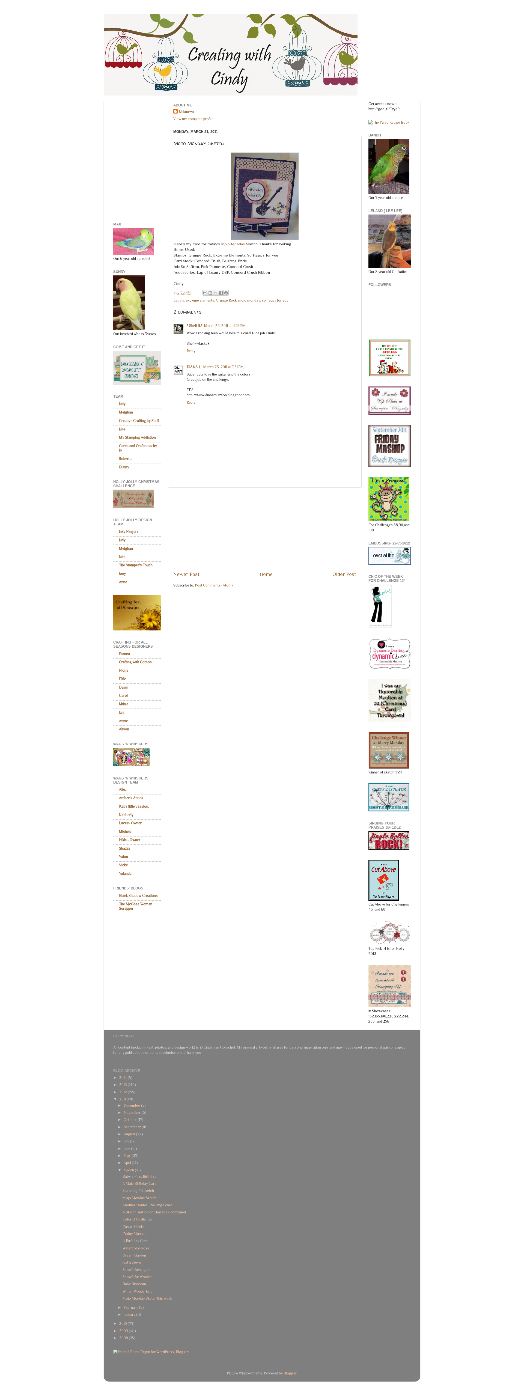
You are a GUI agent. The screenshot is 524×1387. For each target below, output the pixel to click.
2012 (123, 1092)
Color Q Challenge (137, 1219)
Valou (123, 857)
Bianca (124, 654)
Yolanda (125, 873)
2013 (123, 1085)
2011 (123, 1099)
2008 (124, 1338)
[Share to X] (215, 293)
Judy (122, 404)
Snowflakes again (136, 1270)
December (132, 1105)
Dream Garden (134, 1255)
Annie (123, 721)
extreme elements (200, 300)
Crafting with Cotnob (135, 662)
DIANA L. (194, 367)
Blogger (290, 1373)
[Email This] (205, 293)
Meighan (126, 412)
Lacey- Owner (130, 823)
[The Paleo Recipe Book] (388, 122)
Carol (123, 696)
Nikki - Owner (129, 840)
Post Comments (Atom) (214, 585)
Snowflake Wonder (137, 1277)
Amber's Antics (131, 798)
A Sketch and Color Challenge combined (154, 1212)
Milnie (124, 704)
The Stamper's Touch (136, 565)
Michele (125, 831)
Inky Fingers (129, 531)
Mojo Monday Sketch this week (147, 1298)
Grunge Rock (226, 300)
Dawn (123, 687)
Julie (122, 429)
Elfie (122, 679)
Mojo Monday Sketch (139, 1198)
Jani (121, 712)
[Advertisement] (265, 529)
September (133, 1127)
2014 (123, 1078)
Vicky (123, 865)
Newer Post (186, 574)
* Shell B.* (195, 326)
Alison (124, 729)
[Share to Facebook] (221, 293)
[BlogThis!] (210, 293)
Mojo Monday (233, 244)
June (127, 1149)
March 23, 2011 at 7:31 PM (223, 367)
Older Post (344, 574)
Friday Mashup (135, 1234)
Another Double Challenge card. (148, 1205)
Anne (123, 582)
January (130, 1314)
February (131, 1307)
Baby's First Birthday (139, 1176)
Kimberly (126, 815)
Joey (122, 574)
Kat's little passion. (134, 806)
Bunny (124, 467)
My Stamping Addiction (137, 437)
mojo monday (249, 300)
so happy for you (275, 300)
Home (266, 574)
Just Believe (132, 1262)
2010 (123, 1323)
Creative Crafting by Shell (139, 421)
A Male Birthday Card (139, 1183)
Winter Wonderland (138, 1291)
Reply (191, 351)
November (132, 1113)
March (129, 1170)
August (130, 1134)
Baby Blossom (134, 1284)
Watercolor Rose (136, 1248)
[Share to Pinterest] (226, 293)
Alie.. (123, 789)
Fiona (123, 670)
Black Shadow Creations (138, 896)
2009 (124, 1331)
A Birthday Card (135, 1241)
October (131, 1120)
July (127, 1141)
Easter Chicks (134, 1227)
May (128, 1156)
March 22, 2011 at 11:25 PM (225, 326)
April (128, 1163)
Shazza (124, 848)
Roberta (125, 459)
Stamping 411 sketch (138, 1191)
